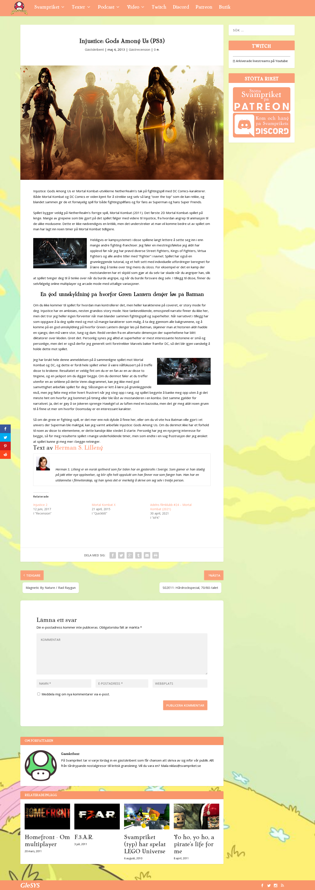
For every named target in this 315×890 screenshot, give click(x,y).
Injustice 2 (40, 505)
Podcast (106, 7)
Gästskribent (94, 49)
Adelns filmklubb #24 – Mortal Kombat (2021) (171, 507)
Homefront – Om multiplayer (47, 841)
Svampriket (46, 7)
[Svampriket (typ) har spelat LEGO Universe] (147, 816)
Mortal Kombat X (104, 505)
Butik (225, 7)
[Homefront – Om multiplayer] (47, 816)
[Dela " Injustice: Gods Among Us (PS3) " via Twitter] (121, 555)
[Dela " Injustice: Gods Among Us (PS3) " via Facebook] (112, 555)
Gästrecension (139, 49)
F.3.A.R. (83, 837)
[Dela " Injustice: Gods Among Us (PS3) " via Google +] (130, 555)
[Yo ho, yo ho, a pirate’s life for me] (196, 816)
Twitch (159, 7)
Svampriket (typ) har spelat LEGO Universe (144, 844)
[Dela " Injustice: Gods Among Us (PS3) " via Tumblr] (138, 555)
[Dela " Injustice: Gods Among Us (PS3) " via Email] (147, 555)
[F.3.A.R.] (97, 816)
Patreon (203, 7)
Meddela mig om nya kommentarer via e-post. (76, 694)
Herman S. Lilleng (78, 447)
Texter (78, 7)
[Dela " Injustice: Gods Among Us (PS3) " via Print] (155, 555)
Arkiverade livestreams (251, 61)
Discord (181, 7)
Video (133, 7)
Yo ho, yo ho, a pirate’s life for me (194, 844)
